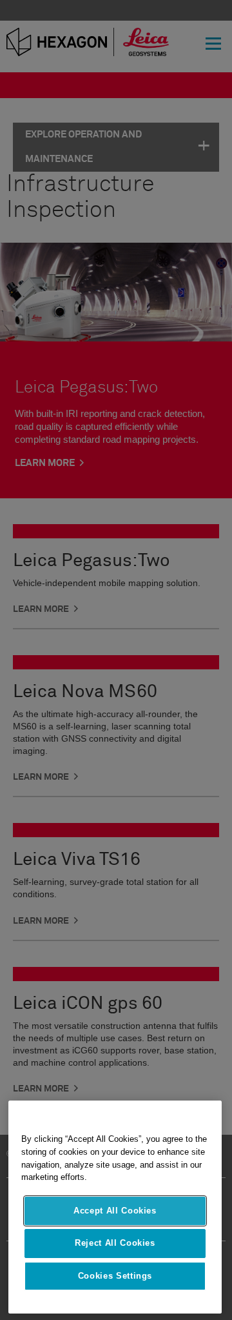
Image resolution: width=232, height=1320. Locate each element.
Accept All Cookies (115, 1210)
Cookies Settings (115, 1276)
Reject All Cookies (115, 1243)
